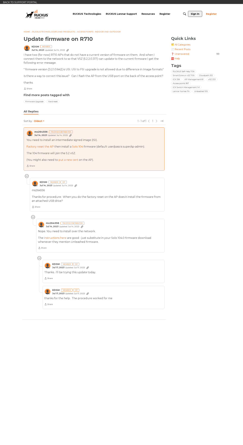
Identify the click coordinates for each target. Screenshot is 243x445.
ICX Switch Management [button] (186, 87)
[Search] (185, 14)
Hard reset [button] (53, 101)
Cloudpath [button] (206, 75)
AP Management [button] (193, 79)
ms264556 (41, 131)
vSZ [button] (212, 79)
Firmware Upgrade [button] (34, 101)
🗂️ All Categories (180, 44)
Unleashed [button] (201, 91)
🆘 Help (175, 58)
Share (28, 89)
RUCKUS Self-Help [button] (183, 71)
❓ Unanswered (195, 53)
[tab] (31, 111)
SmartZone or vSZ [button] (183, 75)
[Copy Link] (68, 50)
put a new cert (68, 159)
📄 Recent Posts (180, 49)
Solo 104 (77, 146)
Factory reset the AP (40, 146)
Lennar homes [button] (181, 91)
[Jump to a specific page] (161, 121)
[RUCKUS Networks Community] (37, 14)
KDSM (35, 46)
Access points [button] (181, 83)
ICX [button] (176, 79)
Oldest (38, 121)
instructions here (55, 237)
